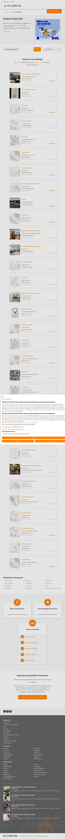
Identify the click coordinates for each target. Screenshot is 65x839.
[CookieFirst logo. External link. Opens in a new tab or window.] (2, 396)
